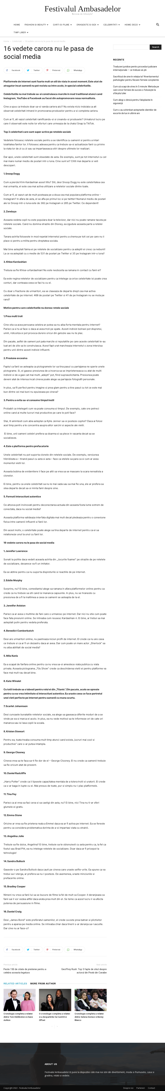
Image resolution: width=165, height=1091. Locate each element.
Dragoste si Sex (86, 24)
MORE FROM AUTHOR (43, 983)
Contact (151, 1088)
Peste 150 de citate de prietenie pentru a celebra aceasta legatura (25, 971)
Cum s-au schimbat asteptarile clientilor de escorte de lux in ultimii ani (134, 112)
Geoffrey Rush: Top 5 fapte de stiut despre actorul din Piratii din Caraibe (84, 971)
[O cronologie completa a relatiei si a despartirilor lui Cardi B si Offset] (55, 1000)
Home (17, 24)
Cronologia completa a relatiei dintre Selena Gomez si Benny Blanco (89, 1016)
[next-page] (57, 1027)
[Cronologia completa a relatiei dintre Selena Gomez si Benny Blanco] (91, 1000)
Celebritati (110, 24)
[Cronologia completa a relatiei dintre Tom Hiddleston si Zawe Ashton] (20, 1000)
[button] (157, 25)
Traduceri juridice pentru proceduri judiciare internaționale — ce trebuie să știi (135, 68)
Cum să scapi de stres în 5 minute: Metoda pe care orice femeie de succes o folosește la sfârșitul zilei (136, 90)
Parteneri (140, 1088)
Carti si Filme (61, 24)
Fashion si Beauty (35, 24)
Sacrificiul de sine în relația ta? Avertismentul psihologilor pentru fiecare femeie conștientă (136, 78)
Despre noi (128, 1088)
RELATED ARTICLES (15, 983)
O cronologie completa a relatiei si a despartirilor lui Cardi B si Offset (54, 1016)
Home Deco (131, 24)
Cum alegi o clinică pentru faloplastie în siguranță (133, 102)
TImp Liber (20, 32)
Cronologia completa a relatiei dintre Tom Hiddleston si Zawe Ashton (18, 1016)
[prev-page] (52, 1027)
